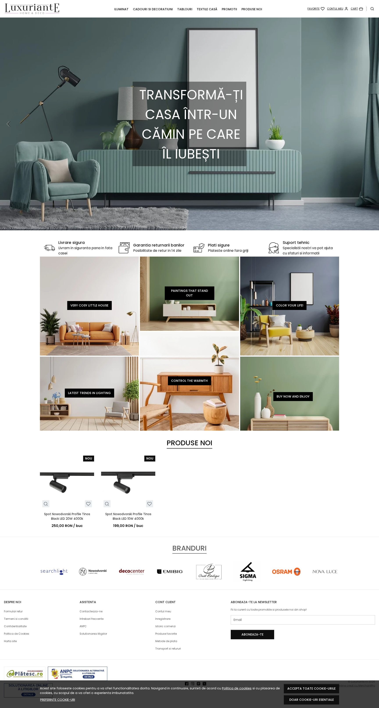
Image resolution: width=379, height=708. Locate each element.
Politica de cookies (237, 688)
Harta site (10, 641)
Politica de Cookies (16, 634)
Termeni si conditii (16, 619)
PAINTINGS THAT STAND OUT (189, 293)
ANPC (83, 626)
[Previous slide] (9, 124)
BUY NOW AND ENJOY (293, 396)
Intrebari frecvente (92, 619)
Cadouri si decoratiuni (153, 9)
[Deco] (131, 579)
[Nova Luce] (325, 579)
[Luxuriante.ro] (38, 8)
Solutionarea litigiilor (93, 634)
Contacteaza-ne (91, 611)
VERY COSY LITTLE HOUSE (89, 305)
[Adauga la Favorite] (88, 504)
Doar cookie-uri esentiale (311, 699)
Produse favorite (166, 634)
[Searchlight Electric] (54, 579)
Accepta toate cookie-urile (311, 688)
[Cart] (357, 9)
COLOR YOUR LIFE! (289, 305)
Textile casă (207, 9)
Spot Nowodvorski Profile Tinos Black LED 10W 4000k (128, 516)
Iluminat (121, 9)
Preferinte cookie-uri (57, 699)
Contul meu (163, 611)
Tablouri (184, 9)
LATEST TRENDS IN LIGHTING (89, 393)
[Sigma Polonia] (248, 579)
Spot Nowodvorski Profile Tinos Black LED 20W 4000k (67, 516)
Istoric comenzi (165, 626)
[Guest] (209, 579)
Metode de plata (166, 641)
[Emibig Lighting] (170, 579)
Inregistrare (162, 619)
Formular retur (13, 611)
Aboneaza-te (252, 634)
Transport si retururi (168, 648)
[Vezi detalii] (45, 504)
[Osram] (286, 579)
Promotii (229, 9)
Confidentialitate (15, 626)
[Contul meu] (337, 9)
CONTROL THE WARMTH (189, 380)
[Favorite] (316, 9)
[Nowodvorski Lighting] (93, 579)
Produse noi (251, 9)
